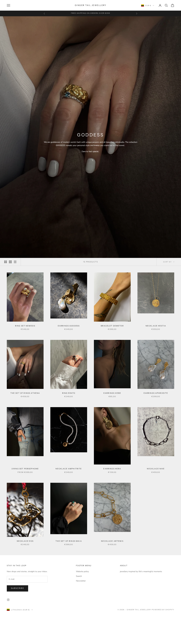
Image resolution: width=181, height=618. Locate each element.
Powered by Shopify (163, 610)
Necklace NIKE (156, 469)
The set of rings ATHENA (25, 393)
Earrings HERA (112, 469)
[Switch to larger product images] (5, 262)
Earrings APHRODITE (156, 393)
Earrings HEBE (112, 393)
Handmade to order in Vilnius (90, 13)
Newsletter (81, 580)
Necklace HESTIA (156, 326)
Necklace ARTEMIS (112, 541)
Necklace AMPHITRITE (69, 469)
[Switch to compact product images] (15, 262)
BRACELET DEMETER (112, 326)
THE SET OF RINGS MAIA (69, 541)
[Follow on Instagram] (8, 599)
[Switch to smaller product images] (10, 262)
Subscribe (17, 588)
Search (79, 576)
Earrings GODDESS (69, 326)
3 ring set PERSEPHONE (25, 469)
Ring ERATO (68, 393)
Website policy (82, 571)
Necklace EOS (25, 541)
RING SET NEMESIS (25, 326)
